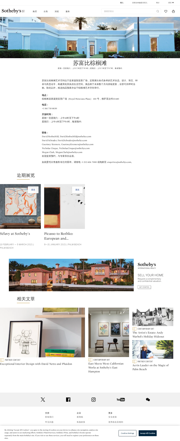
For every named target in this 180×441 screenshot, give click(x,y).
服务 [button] (68, 11)
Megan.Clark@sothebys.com (69, 152)
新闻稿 (80, 417)
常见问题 (49, 422)
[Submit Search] (158, 11)
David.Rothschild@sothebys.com (75, 136)
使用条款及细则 (115, 422)
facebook (68, 399)
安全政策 (112, 417)
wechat (148, 400)
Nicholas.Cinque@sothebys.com (74, 148)
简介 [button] (158, 3)
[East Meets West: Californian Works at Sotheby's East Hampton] (108, 333)
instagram (93, 399)
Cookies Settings (127, 433)
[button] (88, 176)
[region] (90, 433)
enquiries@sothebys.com (119, 162)
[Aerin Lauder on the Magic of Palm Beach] (152, 350)
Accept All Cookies (147, 433)
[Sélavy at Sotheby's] (20, 207)
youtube (121, 399)
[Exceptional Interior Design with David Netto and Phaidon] (42, 333)
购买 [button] (35, 11)
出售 (46, 11)
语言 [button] (170, 3)
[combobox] (131, 11)
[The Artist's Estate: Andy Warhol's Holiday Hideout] (152, 317)
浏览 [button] (57, 11)
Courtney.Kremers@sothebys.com (77, 144)
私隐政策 (81, 422)
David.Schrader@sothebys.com (72, 140)
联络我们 (49, 417)
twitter (43, 399)
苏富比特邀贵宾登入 (140, 3)
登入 (122, 3)
